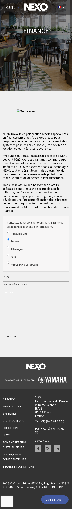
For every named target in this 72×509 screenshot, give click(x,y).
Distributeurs (13, 421)
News (6, 435)
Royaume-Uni (19, 233)
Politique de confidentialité (14, 456)
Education (10, 428)
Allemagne (17, 249)
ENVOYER (11, 337)
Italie (13, 257)
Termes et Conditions (18, 466)
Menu (12, 7)
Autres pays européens (24, 264)
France (15, 241)
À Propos (9, 399)
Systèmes (9, 414)
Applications (12, 406)
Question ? (55, 499)
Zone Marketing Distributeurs (14, 444)
